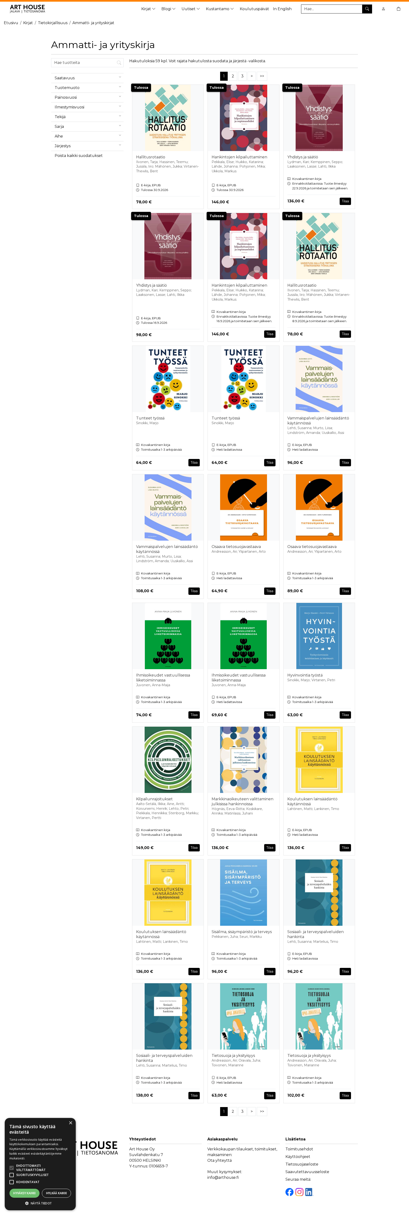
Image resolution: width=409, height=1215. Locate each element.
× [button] (70, 1123)
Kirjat (146, 9)
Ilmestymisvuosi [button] (69, 107)
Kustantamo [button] (218, 9)
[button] (40, 1203)
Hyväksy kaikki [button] (24, 1193)
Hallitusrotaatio (150, 157)
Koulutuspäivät (254, 9)
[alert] (40, 1164)
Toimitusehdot (299, 1149)
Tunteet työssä (150, 418)
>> (262, 76)
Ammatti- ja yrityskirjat (93, 23)
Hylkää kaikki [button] (56, 1193)
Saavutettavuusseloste (307, 1172)
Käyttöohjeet (297, 1156)
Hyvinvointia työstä (305, 675)
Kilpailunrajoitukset (154, 799)
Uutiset (189, 9)
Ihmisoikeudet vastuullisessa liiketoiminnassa (163, 677)
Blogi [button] (166, 9)
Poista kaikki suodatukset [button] (79, 155)
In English (282, 9)
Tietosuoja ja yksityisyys (233, 1055)
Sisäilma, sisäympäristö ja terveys (242, 932)
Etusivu (11, 23)
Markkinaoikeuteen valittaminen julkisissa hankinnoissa (242, 801)
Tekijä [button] (60, 117)
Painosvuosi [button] (66, 97)
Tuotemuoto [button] (67, 87)
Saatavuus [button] (65, 78)
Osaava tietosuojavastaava (236, 546)
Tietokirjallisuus (52, 23)
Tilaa (345, 201)
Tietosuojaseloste (301, 1164)
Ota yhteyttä (219, 1160)
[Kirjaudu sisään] (383, 9)
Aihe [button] (59, 136)
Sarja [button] (59, 126)
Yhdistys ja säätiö (302, 157)
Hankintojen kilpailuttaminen (239, 157)
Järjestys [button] (63, 146)
